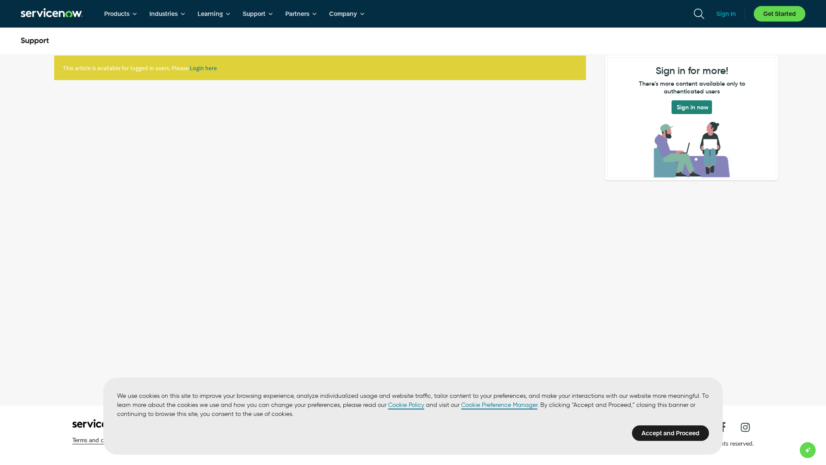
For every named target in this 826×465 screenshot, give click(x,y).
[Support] (35, 41)
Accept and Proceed (670, 433)
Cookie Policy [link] (406, 405)
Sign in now (693, 107)
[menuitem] (120, 14)
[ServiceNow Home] (52, 13)
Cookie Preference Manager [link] (499, 405)
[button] (100, 440)
